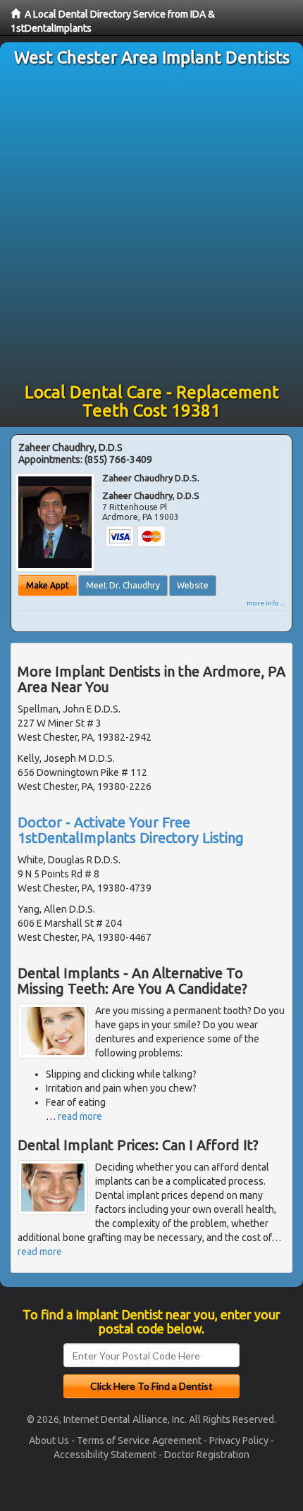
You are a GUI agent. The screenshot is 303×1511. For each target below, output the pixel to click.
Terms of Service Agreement (139, 1440)
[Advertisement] (151, 224)
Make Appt (47, 585)
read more (80, 1116)
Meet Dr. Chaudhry (123, 585)
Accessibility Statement (105, 1454)
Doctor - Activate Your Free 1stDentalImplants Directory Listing (131, 830)
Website (193, 585)
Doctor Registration (206, 1454)
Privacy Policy (238, 1440)
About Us (49, 1440)
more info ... (266, 603)
